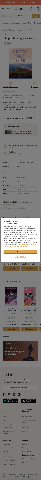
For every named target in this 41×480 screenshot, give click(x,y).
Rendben (20, 252)
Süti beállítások (20, 257)
